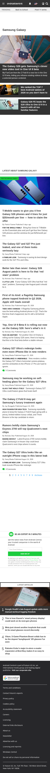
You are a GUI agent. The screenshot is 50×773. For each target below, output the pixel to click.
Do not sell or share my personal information (21, 757)
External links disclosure (13, 725)
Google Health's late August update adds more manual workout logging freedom (26, 610)
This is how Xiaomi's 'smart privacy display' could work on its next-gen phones (25, 619)
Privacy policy (8, 698)
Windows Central (10, 752)
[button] (47, 3)
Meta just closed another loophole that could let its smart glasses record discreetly (25, 629)
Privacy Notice (34, 560)
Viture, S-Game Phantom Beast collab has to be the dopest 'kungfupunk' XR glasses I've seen (25, 639)
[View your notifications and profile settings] (30, 3)
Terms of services (31, 558)
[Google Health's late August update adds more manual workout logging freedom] (25, 601)
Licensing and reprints (12, 746)
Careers (6, 714)
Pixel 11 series (41, 10)
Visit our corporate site (21, 670)
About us (6, 730)
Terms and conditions (12, 688)
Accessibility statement (12, 709)
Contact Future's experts (13, 693)
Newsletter (7, 736)
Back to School (22, 10)
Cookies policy (8, 704)
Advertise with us (10, 741)
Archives (38, 475)
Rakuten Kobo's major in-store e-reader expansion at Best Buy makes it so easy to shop (24, 651)
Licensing (7, 720)
